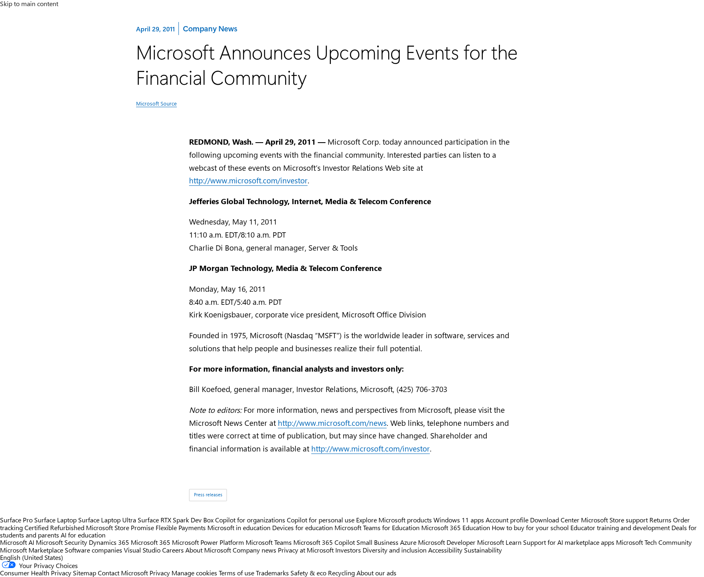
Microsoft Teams (269, 542)
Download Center (554, 519)
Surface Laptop (55, 519)
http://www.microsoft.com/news (332, 423)
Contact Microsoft (123, 572)
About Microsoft (208, 550)
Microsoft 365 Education (455, 527)
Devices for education (302, 527)
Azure (408, 542)
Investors (348, 550)
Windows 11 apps (458, 519)
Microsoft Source (156, 103)
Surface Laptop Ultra (107, 519)
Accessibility (445, 550)
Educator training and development (620, 527)
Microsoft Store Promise (120, 527)
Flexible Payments (181, 527)
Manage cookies (194, 572)
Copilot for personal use (320, 519)
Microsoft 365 (150, 542)
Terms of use (236, 572)
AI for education (83, 535)
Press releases (208, 495)
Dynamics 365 (109, 542)
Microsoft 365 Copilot (324, 542)
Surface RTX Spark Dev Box (175, 519)
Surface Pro (16, 519)
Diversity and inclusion (395, 550)
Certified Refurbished (54, 527)
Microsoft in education (239, 527)
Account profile (507, 519)
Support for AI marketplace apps (568, 542)
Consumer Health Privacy (35, 572)
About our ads (376, 572)
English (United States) (31, 557)
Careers (173, 550)
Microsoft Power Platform (208, 542)
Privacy (161, 572)
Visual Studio (142, 550)
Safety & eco (308, 572)
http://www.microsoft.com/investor (248, 180)
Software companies (93, 550)
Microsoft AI (17, 542)
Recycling (341, 572)
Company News (210, 28)
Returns (660, 519)
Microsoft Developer (446, 542)
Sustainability (483, 550)
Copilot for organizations (250, 519)
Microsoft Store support (614, 519)
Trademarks (272, 572)
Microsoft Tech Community (654, 542)
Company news (254, 550)
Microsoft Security (61, 542)
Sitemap (84, 572)
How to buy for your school (530, 527)
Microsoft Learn (499, 542)
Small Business (377, 542)
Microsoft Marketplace (31, 550)
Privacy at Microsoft (306, 550)
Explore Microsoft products (394, 519)
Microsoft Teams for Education (377, 527)
